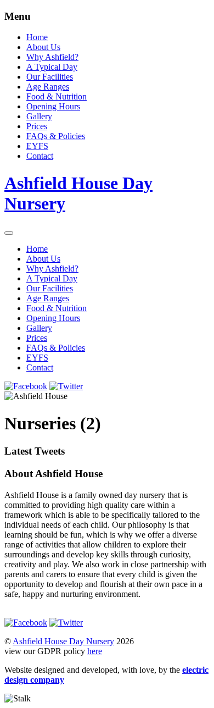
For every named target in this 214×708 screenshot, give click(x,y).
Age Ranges (47, 86)
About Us (43, 47)
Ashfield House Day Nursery (63, 641)
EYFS (37, 146)
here (94, 651)
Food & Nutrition (56, 96)
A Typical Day (51, 66)
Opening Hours (53, 106)
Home (37, 37)
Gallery (39, 116)
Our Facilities (49, 76)
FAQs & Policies (55, 136)
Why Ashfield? (52, 57)
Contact (39, 156)
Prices (36, 126)
